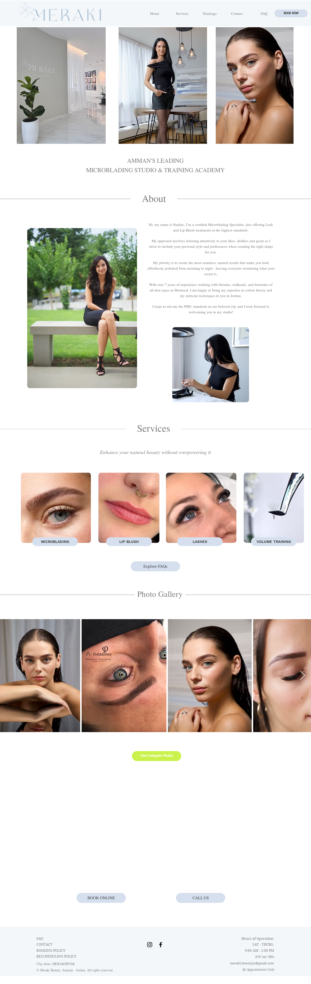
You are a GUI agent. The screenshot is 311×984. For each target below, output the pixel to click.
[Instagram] (149, 944)
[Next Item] (302, 675)
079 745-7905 (264, 957)
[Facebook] (160, 944)
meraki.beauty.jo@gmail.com (252, 963)
